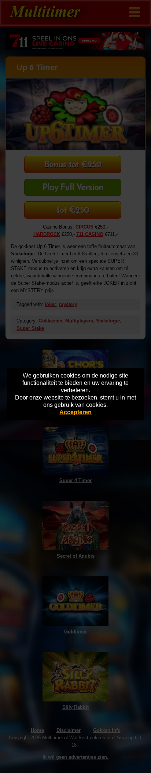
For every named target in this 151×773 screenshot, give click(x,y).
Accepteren (75, 412)
